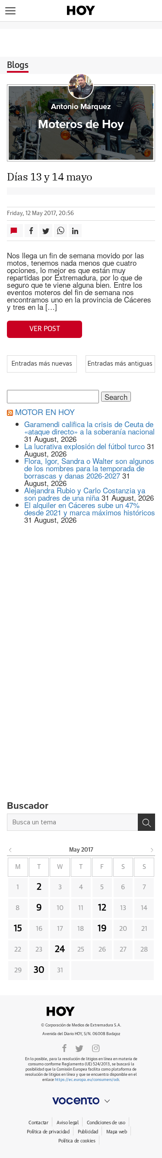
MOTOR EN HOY (45, 411)
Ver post (44, 328)
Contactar (38, 1122)
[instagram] (96, 1048)
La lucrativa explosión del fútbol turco (84, 446)
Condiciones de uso (106, 1122)
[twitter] (79, 1048)
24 (60, 949)
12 (102, 908)
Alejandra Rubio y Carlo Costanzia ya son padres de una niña (84, 494)
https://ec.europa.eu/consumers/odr (87, 1080)
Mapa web (116, 1131)
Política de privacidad (48, 1131)
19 (102, 928)
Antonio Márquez (81, 107)
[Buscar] (146, 822)
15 (18, 928)
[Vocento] (81, 1100)
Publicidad (88, 1131)
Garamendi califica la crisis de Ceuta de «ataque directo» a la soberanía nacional (89, 427)
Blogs (18, 65)
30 (39, 970)
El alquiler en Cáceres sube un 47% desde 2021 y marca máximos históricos (89, 508)
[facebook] (64, 1048)
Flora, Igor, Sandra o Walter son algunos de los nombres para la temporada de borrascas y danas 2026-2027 (89, 468)
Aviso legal (68, 1122)
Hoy (81, 1011)
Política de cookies (76, 1141)
